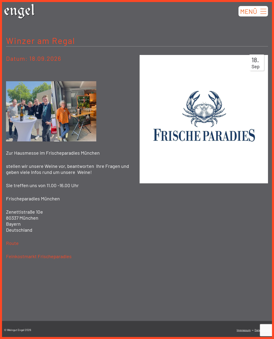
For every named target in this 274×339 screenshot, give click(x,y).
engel (19, 11)
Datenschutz (262, 330)
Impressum (244, 330)
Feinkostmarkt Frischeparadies (39, 256)
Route (12, 243)
